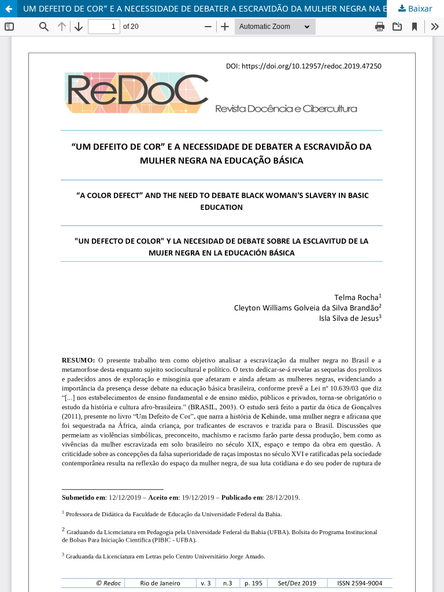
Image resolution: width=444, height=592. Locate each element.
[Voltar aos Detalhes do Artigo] (8, 8)
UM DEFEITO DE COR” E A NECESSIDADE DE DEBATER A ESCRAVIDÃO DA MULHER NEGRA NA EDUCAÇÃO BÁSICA (233, 8)
